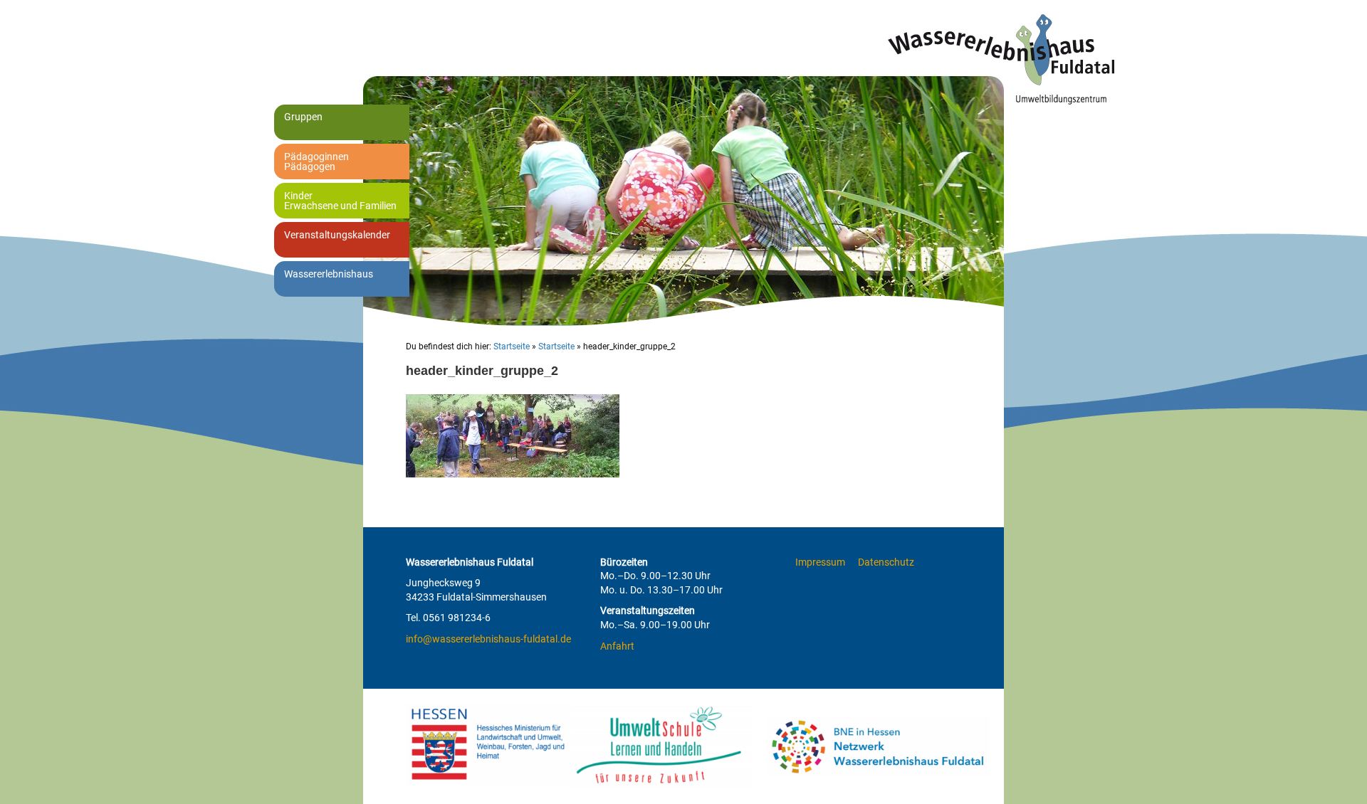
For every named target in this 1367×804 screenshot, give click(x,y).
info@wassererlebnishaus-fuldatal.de (488, 639)
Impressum (820, 562)
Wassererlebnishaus (328, 274)
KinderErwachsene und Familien (340, 200)
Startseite (511, 346)
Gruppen (303, 116)
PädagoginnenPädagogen (316, 161)
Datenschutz (886, 562)
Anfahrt (617, 646)
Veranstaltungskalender (337, 234)
